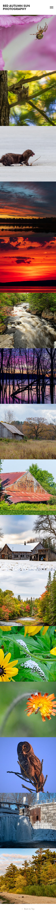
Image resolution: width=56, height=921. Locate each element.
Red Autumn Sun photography (17, 7)
